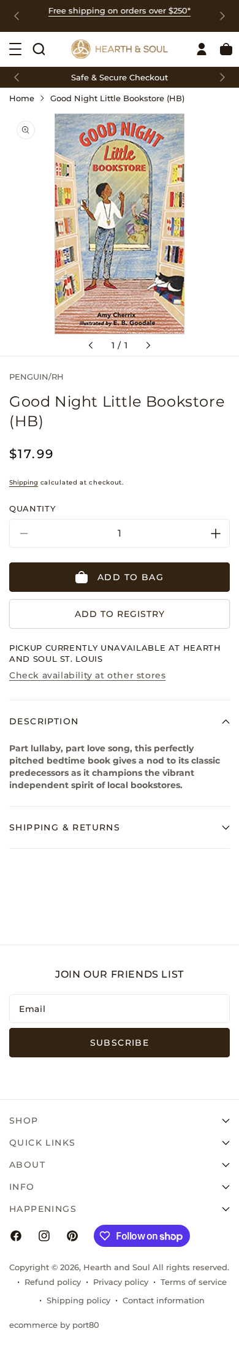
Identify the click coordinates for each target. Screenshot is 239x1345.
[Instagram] (44, 1236)
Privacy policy (120, 1282)
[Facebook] (16, 1236)
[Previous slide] (16, 16)
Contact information (164, 1300)
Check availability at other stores (87, 675)
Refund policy (53, 1282)
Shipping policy (78, 1300)
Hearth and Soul (116, 1267)
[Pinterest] (72, 1236)
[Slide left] (91, 345)
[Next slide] (222, 16)
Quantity (32, 508)
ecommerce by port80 (54, 1325)
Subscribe (120, 1042)
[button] (38, 49)
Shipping (23, 482)
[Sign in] (201, 49)
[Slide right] (148, 345)
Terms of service (194, 1282)
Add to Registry (120, 613)
